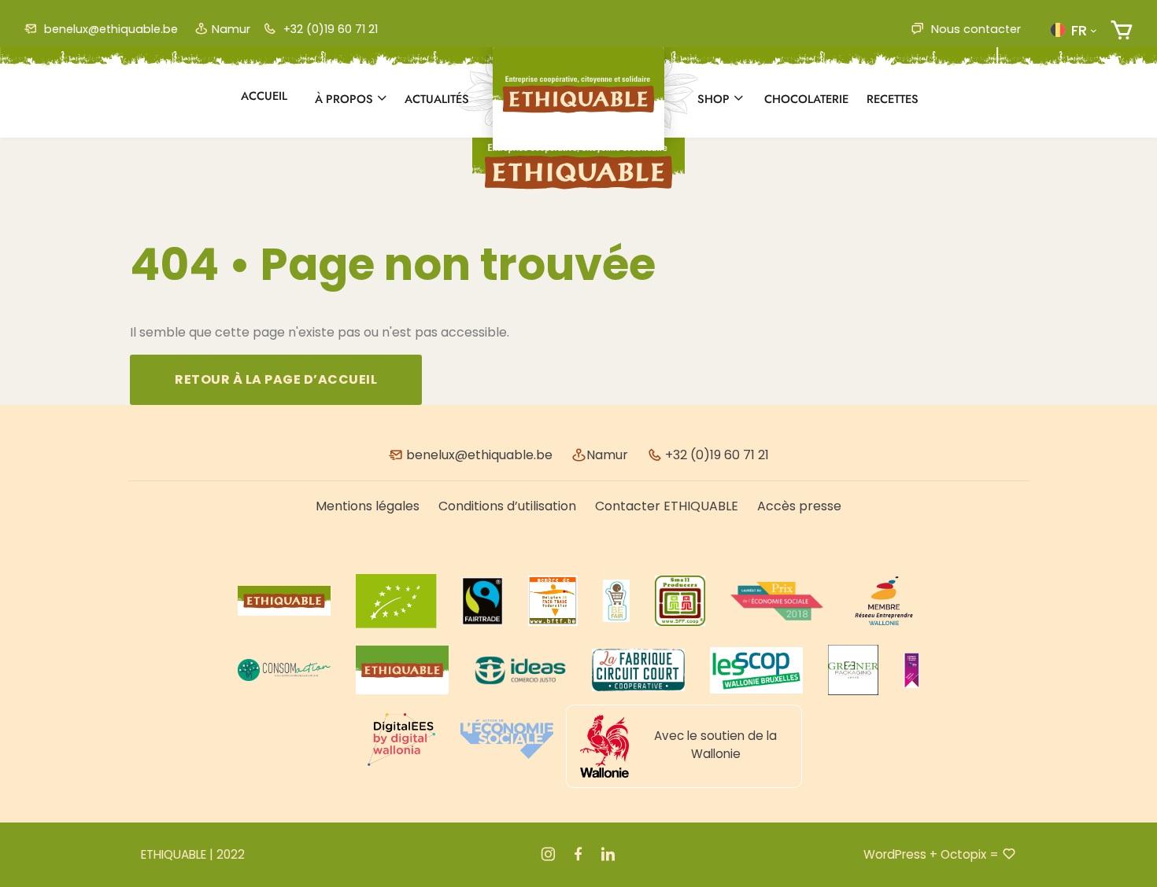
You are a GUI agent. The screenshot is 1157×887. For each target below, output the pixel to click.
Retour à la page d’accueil (276, 379)
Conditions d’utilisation (507, 506)
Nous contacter (974, 29)
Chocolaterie (806, 99)
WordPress (894, 854)
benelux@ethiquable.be (109, 29)
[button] (1073, 30)
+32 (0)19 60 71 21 (329, 29)
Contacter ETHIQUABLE (666, 506)
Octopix (963, 854)
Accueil (264, 96)
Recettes (893, 99)
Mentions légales (368, 506)
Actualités (437, 99)
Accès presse (799, 506)
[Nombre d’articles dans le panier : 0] (1121, 30)
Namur (231, 29)
